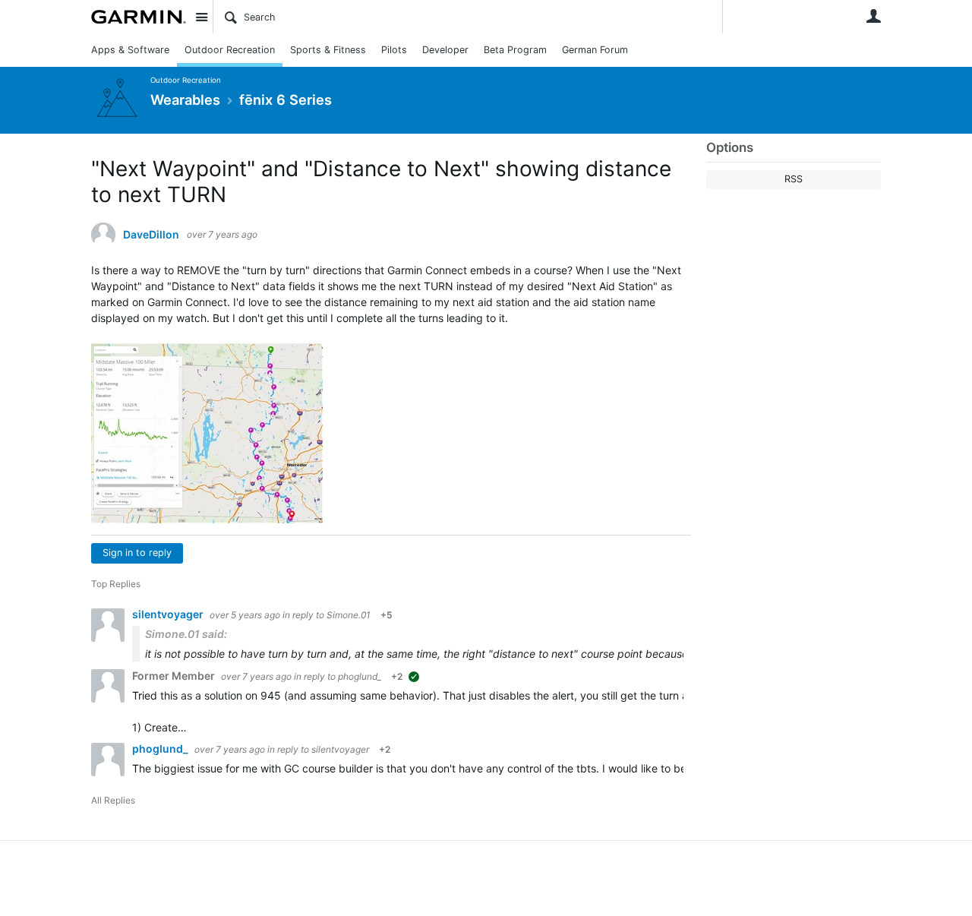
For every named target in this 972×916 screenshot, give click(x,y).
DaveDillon (151, 235)
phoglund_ (359, 676)
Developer (445, 49)
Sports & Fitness (328, 49)
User (873, 16)
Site (201, 16)
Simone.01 (349, 615)
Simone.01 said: (186, 633)
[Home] (138, 17)
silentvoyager (169, 614)
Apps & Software (130, 49)
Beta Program (515, 49)
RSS (793, 179)
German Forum (595, 49)
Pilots (394, 49)
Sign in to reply (137, 552)
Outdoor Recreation (230, 49)
